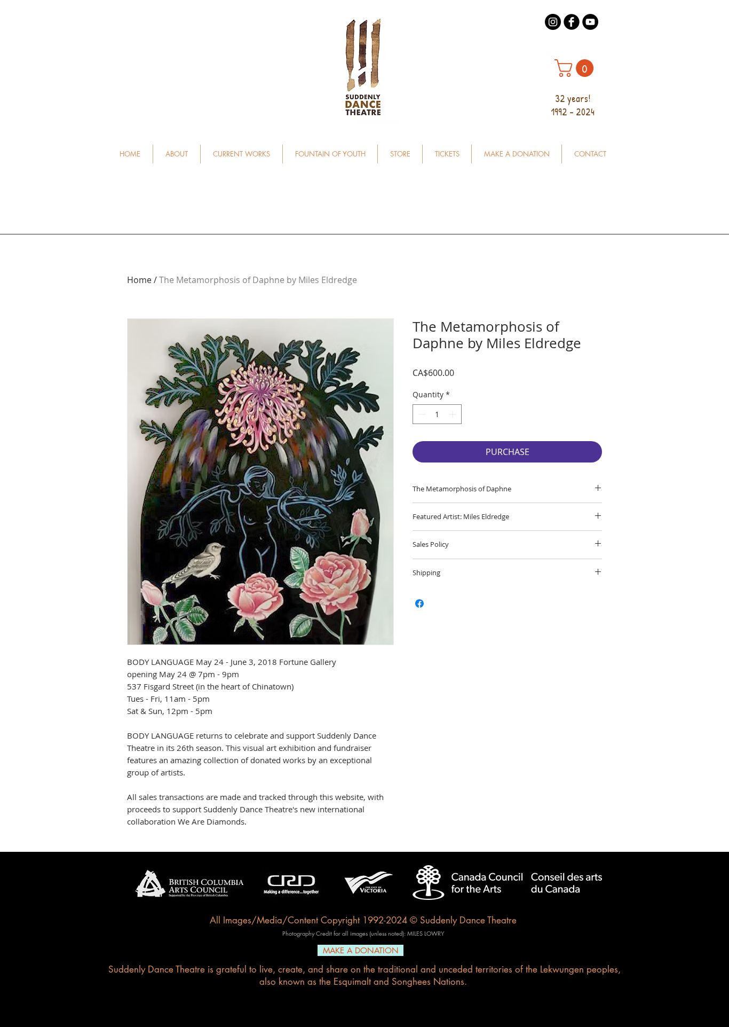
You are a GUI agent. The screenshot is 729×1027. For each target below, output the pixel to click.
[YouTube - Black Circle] (590, 22)
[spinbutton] (437, 414)
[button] (576, 68)
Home (139, 280)
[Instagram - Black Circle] (553, 22)
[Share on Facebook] (419, 603)
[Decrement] (420, 414)
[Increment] (453, 414)
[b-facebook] (572, 22)
